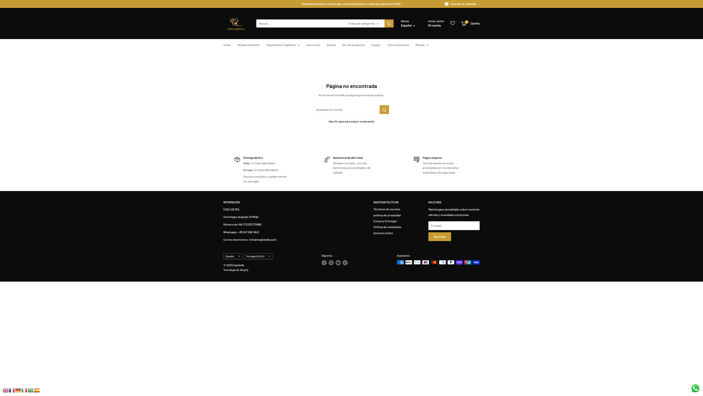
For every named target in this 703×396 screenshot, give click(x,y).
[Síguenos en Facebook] (324, 262)
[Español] (37, 390)
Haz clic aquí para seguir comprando (351, 121)
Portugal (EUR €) (255, 256)
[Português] (31, 390)
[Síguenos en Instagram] (331, 262)
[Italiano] (24, 390)
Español (229, 256)
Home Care (313, 45)
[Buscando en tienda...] (384, 109)
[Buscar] (389, 23)
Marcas (420, 45)
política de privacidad (387, 215)
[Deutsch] (18, 390)
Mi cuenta (434, 25)
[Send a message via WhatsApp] (695, 388)
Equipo (376, 45)
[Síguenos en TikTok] (345, 262)
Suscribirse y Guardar (463, 4)
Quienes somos (383, 233)
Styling (331, 45)
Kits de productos (353, 45)
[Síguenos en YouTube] (338, 262)
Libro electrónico (398, 45)
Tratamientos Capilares (281, 45)
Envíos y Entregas (385, 221)
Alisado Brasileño (248, 45)
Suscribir (440, 236)
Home (227, 45)
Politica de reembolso (387, 227)
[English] (6, 390)
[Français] (12, 390)
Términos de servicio (386, 209)
